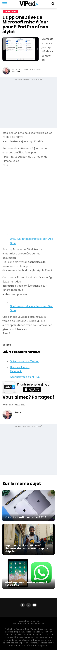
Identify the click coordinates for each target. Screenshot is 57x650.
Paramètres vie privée (28, 621)
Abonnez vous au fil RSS (25, 376)
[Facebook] (22, 605)
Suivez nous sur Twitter (24, 361)
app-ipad (8, 405)
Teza (17, 72)
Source (6, 344)
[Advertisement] (28, 198)
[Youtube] (34, 605)
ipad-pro (20, 405)
